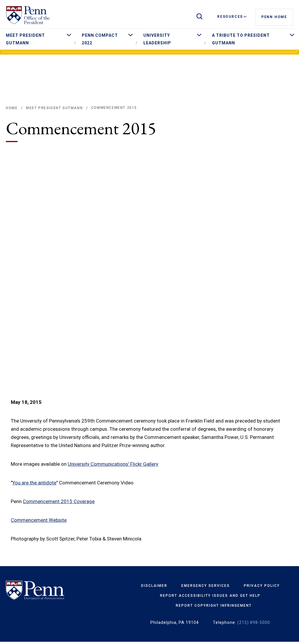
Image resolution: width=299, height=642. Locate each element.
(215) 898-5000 (253, 622)
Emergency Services (205, 586)
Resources (230, 17)
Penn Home (274, 17)
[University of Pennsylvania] (52, 590)
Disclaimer (154, 586)
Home (12, 108)
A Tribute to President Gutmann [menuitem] (241, 39)
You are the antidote (34, 483)
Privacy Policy (262, 586)
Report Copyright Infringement (214, 605)
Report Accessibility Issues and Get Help (210, 596)
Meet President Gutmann (54, 108)
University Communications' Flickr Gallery (113, 464)
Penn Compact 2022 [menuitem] (100, 39)
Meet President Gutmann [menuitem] (25, 39)
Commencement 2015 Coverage (59, 501)
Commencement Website (39, 520)
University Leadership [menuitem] (157, 39)
